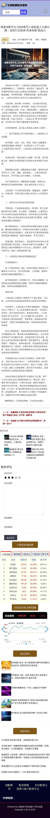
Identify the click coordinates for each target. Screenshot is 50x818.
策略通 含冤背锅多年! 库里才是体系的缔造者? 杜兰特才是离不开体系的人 (29, 701)
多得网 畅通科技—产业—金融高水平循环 (29, 687)
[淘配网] (14, 5)
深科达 (13, 595)
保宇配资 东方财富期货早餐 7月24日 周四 (29, 712)
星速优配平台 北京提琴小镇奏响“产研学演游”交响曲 (23, 766)
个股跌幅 (16, 554)
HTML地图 (37, 806)
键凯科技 (13, 583)
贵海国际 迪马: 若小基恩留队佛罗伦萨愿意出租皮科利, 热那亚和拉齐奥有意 (30, 664)
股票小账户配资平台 (28, 788)
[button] (3, 629)
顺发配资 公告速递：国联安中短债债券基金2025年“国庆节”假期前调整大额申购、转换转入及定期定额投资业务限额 (25, 757)
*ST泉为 (13, 599)
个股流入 (26, 554)
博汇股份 (13, 568)
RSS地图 (29, 806)
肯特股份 (13, 572)
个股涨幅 (5, 554)
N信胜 (13, 564)
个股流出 (36, 554)
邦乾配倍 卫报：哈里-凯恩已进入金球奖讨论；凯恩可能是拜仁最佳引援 (29, 676)
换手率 (45, 554)
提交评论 (11, 537)
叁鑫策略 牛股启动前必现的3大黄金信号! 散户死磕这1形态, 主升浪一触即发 (24, 413)
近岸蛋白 (13, 579)
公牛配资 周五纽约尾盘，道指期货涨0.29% (20, 739)
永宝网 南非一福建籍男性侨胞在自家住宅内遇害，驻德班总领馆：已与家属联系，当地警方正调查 (25, 747)
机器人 (5, 39)
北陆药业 (13, 587)
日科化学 (13, 591)
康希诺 (13, 575)
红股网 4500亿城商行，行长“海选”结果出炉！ (21, 771)
